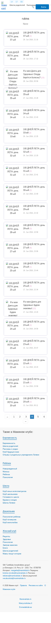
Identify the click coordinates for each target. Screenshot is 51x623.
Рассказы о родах (10, 449)
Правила (23, 585)
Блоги (5, 548)
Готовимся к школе (11, 497)
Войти (43, 7)
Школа (6, 486)
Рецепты (6, 536)
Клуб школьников (10, 494)
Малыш (6, 471)
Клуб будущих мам (11, 452)
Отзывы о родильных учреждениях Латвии (21, 455)
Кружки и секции (10, 500)
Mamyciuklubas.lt (25, 603)
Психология (8, 477)
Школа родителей (17, 5)
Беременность (10, 438)
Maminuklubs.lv (25, 599)
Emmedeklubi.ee (25, 607)
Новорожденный (10, 469)
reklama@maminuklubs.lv (12, 576)
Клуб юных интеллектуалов (14, 491)
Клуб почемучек (9, 519)
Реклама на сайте (36, 585)
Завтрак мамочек (10, 545)
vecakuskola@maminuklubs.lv (14, 578)
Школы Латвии (9, 503)
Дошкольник (9, 511)
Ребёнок (7, 463)
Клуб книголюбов (10, 522)
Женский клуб (9, 531)
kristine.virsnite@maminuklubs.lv (15, 573)
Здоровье (7, 539)
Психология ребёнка (11, 517)
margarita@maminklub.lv (20, 570)
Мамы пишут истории (12, 554)
